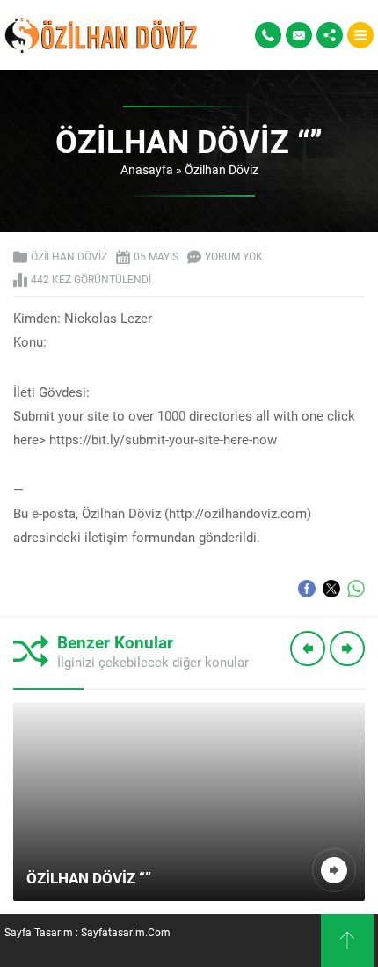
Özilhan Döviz (221, 169)
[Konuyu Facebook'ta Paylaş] (307, 588)
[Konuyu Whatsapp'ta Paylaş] (356, 588)
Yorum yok (234, 256)
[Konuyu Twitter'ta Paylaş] (331, 588)
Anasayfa (146, 169)
